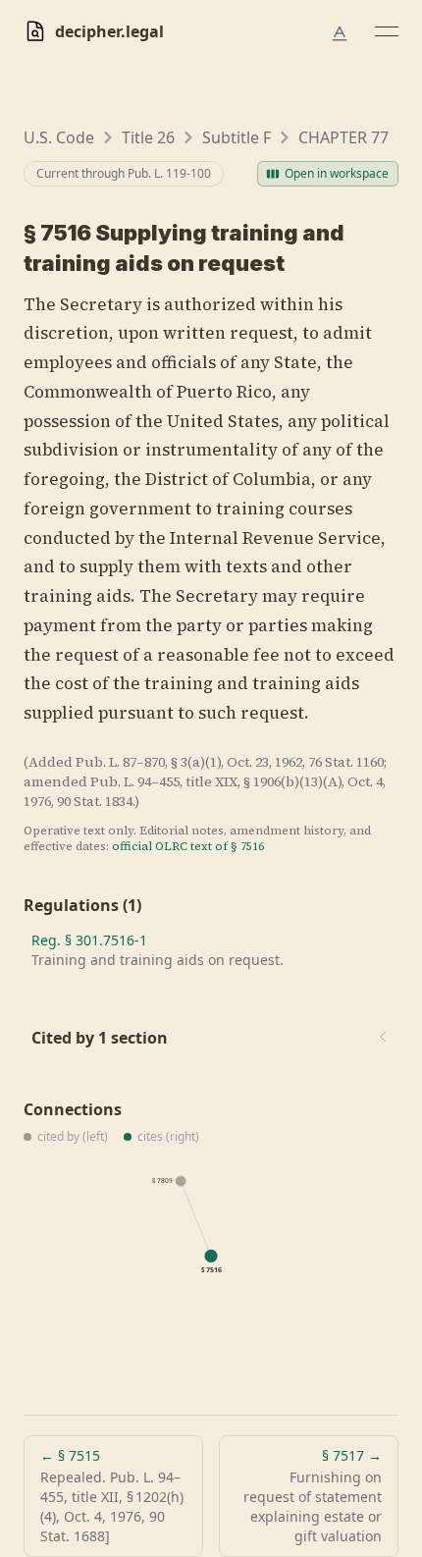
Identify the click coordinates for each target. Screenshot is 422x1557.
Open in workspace (337, 173)
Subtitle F (236, 137)
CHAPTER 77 (343, 137)
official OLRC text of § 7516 (188, 846)
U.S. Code (59, 137)
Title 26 (148, 137)
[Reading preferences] (339, 33)
